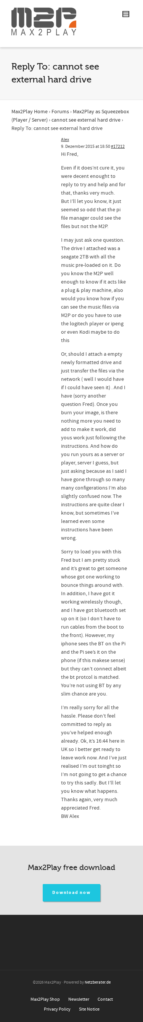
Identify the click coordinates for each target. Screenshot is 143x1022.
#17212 (118, 146)
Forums (60, 111)
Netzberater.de (98, 982)
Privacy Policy (57, 1009)
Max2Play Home (29, 111)
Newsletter (78, 999)
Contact (105, 999)
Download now (71, 892)
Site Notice (89, 1009)
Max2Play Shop (45, 999)
